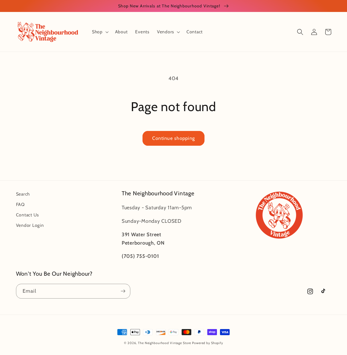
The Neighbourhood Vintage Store (164, 343)
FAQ (20, 204)
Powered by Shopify (207, 343)
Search (23, 194)
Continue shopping (173, 138)
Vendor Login (30, 225)
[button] (99, 31)
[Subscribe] (123, 291)
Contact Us (27, 214)
